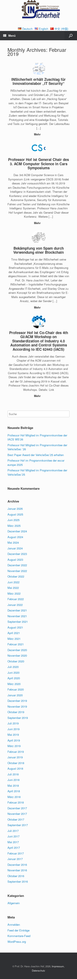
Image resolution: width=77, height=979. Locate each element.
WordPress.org (16, 942)
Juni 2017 (13, 836)
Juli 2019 (13, 723)
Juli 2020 (13, 667)
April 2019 (13, 740)
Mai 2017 (13, 842)
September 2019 (17, 718)
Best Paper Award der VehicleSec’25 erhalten (35, 455)
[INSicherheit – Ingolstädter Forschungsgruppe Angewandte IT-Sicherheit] (38, 10)
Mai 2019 (13, 735)
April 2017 (13, 848)
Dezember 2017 (17, 808)
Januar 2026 (15, 509)
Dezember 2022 (17, 565)
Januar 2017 (15, 859)
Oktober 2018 (15, 763)
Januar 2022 (15, 605)
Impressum (58, 966)
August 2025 (15, 514)
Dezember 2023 (17, 554)
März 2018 (14, 797)
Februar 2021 (15, 644)
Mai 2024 (13, 542)
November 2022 (17, 571)
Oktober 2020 (15, 661)
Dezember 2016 (17, 865)
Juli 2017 (13, 831)
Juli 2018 (13, 774)
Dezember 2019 (17, 701)
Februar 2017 (15, 853)
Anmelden (13, 925)
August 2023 (15, 560)
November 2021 (17, 616)
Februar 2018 (15, 802)
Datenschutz (38, 970)
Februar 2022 (15, 599)
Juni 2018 (13, 780)
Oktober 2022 (15, 576)
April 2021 (13, 633)
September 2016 (17, 881)
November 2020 (17, 655)
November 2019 (17, 706)
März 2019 (14, 746)
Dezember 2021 (17, 610)
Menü (12, 35)
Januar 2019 (15, 757)
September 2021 (17, 622)
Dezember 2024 (17, 531)
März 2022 (14, 593)
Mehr (37, 134)
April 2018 (13, 791)
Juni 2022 (13, 582)
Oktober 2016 (15, 876)
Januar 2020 (15, 695)
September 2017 (17, 825)
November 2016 (17, 870)
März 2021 (14, 639)
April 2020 (13, 678)
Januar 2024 (15, 548)
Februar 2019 (15, 752)
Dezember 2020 (17, 650)
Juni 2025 (13, 520)
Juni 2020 (13, 673)
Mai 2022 (13, 588)
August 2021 (15, 627)
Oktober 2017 (15, 819)
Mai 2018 (13, 785)
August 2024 (15, 537)
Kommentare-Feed (18, 936)
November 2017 (17, 814)
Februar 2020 (15, 689)
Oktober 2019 (15, 712)
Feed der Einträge (18, 930)
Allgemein (13, 903)
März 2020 (14, 684)
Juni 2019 (13, 729)
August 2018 (15, 768)
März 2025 (14, 526)
